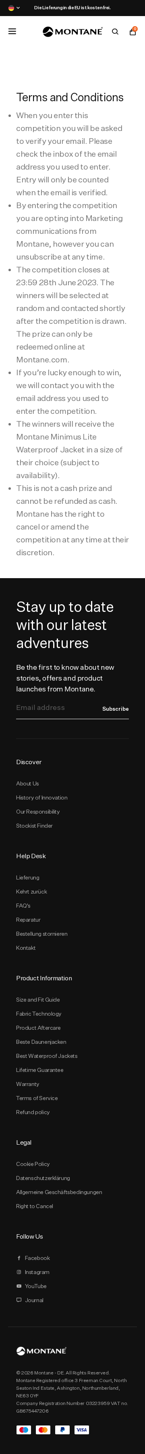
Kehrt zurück (31, 891)
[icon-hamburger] (12, 31)
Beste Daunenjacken (41, 1042)
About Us (27, 783)
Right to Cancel (34, 1206)
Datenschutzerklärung (43, 1178)
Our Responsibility (38, 811)
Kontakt (25, 948)
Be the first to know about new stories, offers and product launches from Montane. (65, 678)
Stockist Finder (34, 825)
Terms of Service (37, 1098)
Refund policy (33, 1112)
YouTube (36, 1286)
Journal (34, 1300)
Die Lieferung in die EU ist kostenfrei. (72, 7)
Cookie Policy (33, 1164)
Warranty (27, 1084)
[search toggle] (115, 31)
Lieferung (27, 877)
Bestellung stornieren (41, 933)
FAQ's (23, 905)
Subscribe (115, 709)
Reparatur (28, 919)
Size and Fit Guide (38, 999)
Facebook (37, 1258)
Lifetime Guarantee (40, 1070)
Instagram (37, 1272)
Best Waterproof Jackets (47, 1056)
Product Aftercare (38, 1028)
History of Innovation (41, 797)
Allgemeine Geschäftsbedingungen (59, 1192)
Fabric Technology (39, 1013)
